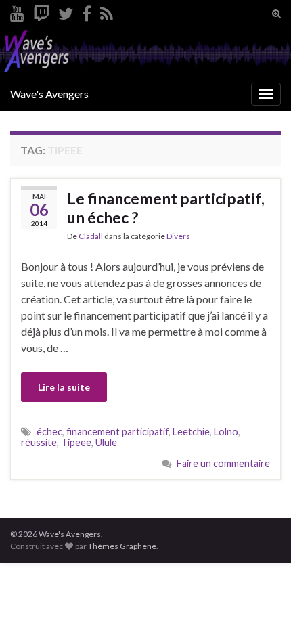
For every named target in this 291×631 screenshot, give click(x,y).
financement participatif (117, 431)
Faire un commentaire (223, 463)
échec (49, 431)
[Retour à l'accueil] (145, 52)
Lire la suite (64, 387)
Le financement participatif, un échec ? (166, 208)
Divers (178, 236)
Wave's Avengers (49, 93)
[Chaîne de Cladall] (17, 11)
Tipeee (76, 442)
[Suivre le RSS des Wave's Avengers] (106, 11)
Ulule (106, 442)
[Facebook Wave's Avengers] (86, 11)
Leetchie (191, 431)
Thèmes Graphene (122, 546)
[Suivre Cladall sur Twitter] (65, 11)
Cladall (91, 236)
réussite (39, 442)
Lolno (226, 431)
